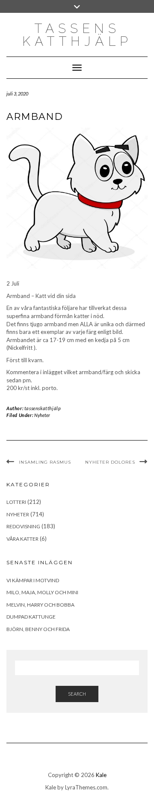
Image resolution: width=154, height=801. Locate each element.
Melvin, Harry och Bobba (40, 604)
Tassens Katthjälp (77, 35)
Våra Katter (22, 539)
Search (77, 694)
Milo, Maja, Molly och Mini (42, 592)
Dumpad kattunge (31, 616)
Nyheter (42, 415)
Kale (101, 774)
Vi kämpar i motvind (32, 580)
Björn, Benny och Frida (38, 629)
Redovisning (23, 526)
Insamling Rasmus (45, 462)
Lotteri (16, 502)
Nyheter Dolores (110, 462)
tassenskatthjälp (42, 408)
